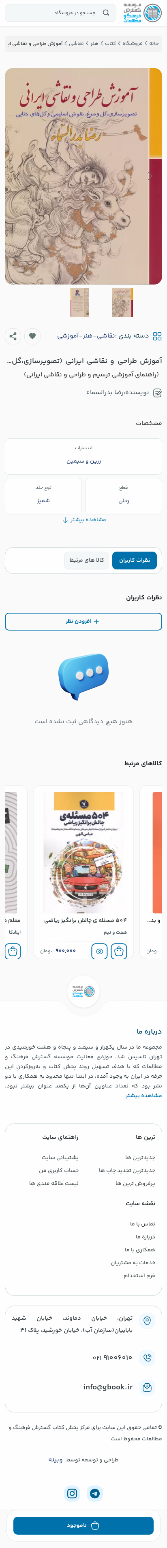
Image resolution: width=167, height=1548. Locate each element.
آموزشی (68, 336)
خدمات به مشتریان (133, 1263)
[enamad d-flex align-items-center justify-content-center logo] (83, 1401)
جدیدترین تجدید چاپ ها (127, 1170)
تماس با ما (142, 1224)
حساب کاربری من (59, 1170)
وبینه (55, 1460)
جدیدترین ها (140, 1157)
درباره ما (145, 1237)
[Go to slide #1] (122, 302)
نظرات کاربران (134, 560)
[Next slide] (17, 176)
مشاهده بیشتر (144, 1095)
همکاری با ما (140, 1250)
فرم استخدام (139, 1276)
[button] (32, 336)
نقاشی (106, 336)
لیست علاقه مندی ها (54, 1183)
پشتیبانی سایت (60, 1157)
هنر (88, 336)
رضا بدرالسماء (105, 393)
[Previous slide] (149, 176)
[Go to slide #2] (79, 302)
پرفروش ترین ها (135, 1183)
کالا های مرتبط (87, 560)
